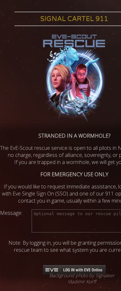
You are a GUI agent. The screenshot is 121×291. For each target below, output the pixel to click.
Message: (11, 212)
